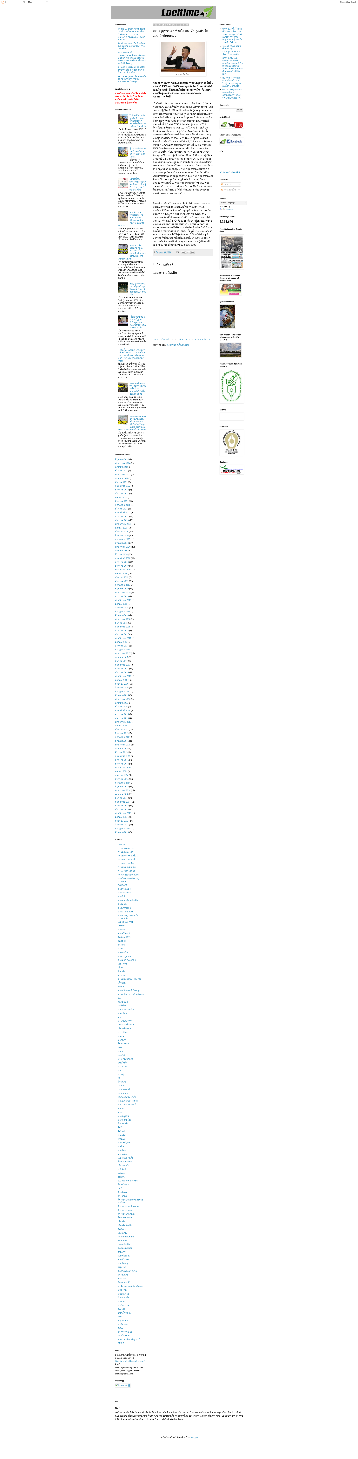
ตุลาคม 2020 (121, 528)
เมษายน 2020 (121, 550)
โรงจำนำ (122, 1196)
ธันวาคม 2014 (122, 764)
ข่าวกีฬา (122, 896)
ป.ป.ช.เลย (122, 1066)
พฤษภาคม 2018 (122, 619)
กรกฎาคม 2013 (122, 828)
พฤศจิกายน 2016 (123, 676)
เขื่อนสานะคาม (125, 922)
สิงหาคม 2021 (122, 501)
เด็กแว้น (122, 983)
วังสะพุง (122, 1229)
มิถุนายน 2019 (122, 588)
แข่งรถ (121, 925)
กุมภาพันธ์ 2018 (122, 627)
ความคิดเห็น (229, 190)
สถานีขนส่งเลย (125, 1248)
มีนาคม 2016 (121, 706)
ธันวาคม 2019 (122, 566)
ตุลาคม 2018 (121, 604)
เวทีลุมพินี (122, 1233)
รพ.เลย (121, 1173)
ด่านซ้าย (122, 975)
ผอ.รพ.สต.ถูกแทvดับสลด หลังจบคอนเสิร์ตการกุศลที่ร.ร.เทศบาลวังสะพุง (132, 79)
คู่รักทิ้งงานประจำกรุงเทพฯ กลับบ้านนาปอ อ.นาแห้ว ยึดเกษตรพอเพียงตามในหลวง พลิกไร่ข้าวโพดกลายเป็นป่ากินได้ (132, 355)
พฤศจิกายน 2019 (123, 569)
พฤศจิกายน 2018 (123, 600)
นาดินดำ (122, 1040)
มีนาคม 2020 (121, 554)
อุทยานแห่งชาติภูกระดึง (129, 1339)
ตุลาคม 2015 (121, 725)
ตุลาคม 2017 (121, 642)
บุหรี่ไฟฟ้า (123, 1062)
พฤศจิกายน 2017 (123, 638)
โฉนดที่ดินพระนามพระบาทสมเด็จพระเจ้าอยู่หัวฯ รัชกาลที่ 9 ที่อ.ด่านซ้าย (137, 184)
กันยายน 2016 (121, 684)
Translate (229, 209)
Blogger (194, 1437)
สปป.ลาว (122, 1252)
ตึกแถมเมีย (123, 1002)
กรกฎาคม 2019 (122, 585)
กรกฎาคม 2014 (122, 783)
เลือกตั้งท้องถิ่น (125, 1225)
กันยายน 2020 (121, 531)
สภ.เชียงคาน (124, 1256)
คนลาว (121, 929)
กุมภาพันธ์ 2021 (122, 512)
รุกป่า (120, 1188)
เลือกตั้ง (121, 1221)
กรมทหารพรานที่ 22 (128, 859)
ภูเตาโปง (122, 1135)
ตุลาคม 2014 (121, 771)
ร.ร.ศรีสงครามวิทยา (128, 1180)
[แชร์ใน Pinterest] (193, 252)
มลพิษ (121, 1146)
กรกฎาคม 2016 (122, 691)
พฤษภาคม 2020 (122, 547)
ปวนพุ (121, 1074)
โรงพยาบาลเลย (125, 1210)
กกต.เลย (122, 844)
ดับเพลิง (121, 971)
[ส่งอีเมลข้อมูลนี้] (182, 252)
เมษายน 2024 (121, 467)
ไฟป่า (120, 1127)
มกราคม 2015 (122, 760)
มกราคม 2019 (122, 596)
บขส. (120, 1047)
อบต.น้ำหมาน (124, 1313)
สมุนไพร (122, 1267)
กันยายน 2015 (121, 729)
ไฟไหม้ (121, 1131)
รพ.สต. (121, 1177)
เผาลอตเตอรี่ (124, 1089)
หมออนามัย (123, 1294)
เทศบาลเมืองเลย (126, 1024)
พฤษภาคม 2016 (122, 699)
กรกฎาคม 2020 (122, 539)
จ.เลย (120, 948)
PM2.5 (121, 1343)
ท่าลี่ (120, 1017)
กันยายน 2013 (121, 821)
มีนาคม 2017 (121, 661)
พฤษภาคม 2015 (122, 744)
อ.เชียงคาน (123, 1305)
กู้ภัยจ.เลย (122, 885)
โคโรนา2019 (124, 937)
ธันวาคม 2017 (122, 634)
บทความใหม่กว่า (162, 339)
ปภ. (119, 1070)
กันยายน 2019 (121, 577)
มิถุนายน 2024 (122, 459)
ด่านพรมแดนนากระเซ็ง (129, 979)
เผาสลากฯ (123, 1093)
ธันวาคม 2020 (122, 520)
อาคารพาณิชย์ (125, 1332)
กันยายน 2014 (121, 775)
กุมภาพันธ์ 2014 (122, 802)
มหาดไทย (123, 1154)
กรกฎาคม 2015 (122, 737)
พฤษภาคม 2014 (122, 790)
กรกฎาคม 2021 (122, 505)
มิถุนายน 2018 (122, 615)
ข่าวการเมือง (124, 889)
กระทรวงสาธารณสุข (128, 875)
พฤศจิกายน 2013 (123, 813)
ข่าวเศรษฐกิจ (124, 908)
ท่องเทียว (122, 1013)
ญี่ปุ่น (120, 967)
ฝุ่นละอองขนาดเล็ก (127, 1097)
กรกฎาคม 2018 (122, 611)
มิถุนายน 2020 (122, 543)
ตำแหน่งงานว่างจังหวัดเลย (131, 994)
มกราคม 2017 (122, 668)
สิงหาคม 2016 (122, 687)
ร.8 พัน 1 (122, 1169)
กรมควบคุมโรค (125, 852)
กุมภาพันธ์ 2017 (122, 665)
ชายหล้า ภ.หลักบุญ (127, 960)
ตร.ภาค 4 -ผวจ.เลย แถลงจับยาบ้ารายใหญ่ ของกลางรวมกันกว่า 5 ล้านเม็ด (131, 69)
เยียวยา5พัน (123, 1165)
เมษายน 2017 (121, 657)
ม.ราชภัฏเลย (124, 1142)
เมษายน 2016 (121, 703)
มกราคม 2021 (122, 516)
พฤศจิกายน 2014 (123, 767)
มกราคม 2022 (122, 489)
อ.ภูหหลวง (123, 1320)
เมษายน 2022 (121, 478)
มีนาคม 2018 (121, 623)
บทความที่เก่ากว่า (203, 339)
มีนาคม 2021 (121, 509)
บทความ (227, 184)
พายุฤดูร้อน (123, 1116)
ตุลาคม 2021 (121, 497)
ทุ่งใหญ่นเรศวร (125, 1021)
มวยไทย (122, 1150)
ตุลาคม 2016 (121, 680)
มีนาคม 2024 (121, 470)
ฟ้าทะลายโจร (124, 1120)
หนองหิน (122, 1290)
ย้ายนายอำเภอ (125, 1161)
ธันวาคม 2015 (122, 718)
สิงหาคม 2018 (122, 607)
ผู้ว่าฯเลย (122, 1082)
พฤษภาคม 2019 (122, 592)
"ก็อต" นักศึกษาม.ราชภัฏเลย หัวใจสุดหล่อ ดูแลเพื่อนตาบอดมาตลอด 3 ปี (137, 322)
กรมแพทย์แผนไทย (127, 867)
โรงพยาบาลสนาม (126, 1214)
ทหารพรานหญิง (126, 1009)
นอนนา (121, 1036)
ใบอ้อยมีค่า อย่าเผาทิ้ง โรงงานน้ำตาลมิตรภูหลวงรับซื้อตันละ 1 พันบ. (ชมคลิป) (137, 120)
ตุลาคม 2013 (121, 817)
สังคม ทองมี (124, 1282)
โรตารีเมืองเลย (125, 1217)
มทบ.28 (121, 1139)
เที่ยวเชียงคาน (125, 1028)
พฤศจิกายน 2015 (123, 722)
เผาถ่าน (121, 1085)
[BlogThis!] (185, 252)
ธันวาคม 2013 (122, 809)
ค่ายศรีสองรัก (124, 933)
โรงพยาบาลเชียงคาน (128, 1206)
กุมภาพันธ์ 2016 (122, 710)
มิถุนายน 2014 (122, 786)
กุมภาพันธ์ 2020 (122, 558)
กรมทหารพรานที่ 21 (128, 855)
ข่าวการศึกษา (124, 892)
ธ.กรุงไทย (123, 1032)
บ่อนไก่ (121, 1055)
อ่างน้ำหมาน (124, 1335)
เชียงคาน (122, 964)
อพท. (120, 1316)
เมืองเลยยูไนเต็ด (125, 1158)
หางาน (121, 1301)
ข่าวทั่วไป (122, 904)
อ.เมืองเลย (123, 1324)
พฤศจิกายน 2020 (123, 524)
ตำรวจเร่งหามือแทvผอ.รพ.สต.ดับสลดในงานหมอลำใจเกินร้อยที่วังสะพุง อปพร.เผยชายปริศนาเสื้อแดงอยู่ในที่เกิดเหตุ (132, 58)
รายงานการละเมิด (230, 172)
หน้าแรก (182, 339)
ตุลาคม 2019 (121, 573)
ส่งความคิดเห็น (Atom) (178, 345)
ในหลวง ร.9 (123, 1043)
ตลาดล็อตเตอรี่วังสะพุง (129, 990)
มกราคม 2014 (122, 805)
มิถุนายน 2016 (122, 695)
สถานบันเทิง (124, 1244)
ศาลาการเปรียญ (126, 1236)
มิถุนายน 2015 (122, 741)
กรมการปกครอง (126, 848)
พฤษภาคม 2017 (122, 653)
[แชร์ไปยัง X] (188, 252)
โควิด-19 (122, 941)
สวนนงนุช (123, 1275)
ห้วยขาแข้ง (123, 1297)
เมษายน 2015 (121, 748)
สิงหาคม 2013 (122, 824)
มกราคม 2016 (122, 714)
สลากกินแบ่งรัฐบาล (127, 1271)
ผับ (119, 1078)
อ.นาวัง (121, 1309)
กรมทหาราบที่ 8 (126, 863)
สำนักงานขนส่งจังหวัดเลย (130, 1286)
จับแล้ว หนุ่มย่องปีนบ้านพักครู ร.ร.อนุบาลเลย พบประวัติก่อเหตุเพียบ (132, 46)
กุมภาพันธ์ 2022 (122, 486)
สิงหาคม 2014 (122, 779)
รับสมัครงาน (124, 1184)
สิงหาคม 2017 (122, 646)
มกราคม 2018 (122, 630)
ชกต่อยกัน (123, 952)
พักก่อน (121, 1108)
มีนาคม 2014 (121, 798)
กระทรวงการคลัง (126, 871)
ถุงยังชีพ (122, 1005)
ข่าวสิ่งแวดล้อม (125, 911)
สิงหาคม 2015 (122, 733)
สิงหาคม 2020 (122, 535)
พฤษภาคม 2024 (122, 463)
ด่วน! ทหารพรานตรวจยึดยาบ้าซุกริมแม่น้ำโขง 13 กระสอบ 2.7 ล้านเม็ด (137, 289)
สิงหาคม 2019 (122, 581)
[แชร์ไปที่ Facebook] (190, 252)
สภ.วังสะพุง (123, 1263)
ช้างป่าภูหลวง (124, 956)
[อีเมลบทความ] (177, 252)
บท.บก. (121, 1051)
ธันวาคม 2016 (122, 672)
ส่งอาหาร (122, 1240)
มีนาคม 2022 (121, 482)
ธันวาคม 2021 (122, 493)
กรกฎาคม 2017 (122, 649)
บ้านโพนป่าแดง (125, 1059)
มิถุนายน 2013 (122, 832)
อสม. (120, 1328)
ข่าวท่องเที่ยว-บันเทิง (128, 900)
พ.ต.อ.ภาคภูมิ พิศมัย (128, 1101)
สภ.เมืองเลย (123, 1259)
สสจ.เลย (122, 1278)
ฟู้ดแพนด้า (123, 1123)
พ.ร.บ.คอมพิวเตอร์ (127, 1104)
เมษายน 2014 (121, 794)
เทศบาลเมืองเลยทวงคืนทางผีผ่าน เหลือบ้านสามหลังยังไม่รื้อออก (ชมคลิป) (137, 388)
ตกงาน (121, 986)
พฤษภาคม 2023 (122, 474)
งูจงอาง (121, 945)
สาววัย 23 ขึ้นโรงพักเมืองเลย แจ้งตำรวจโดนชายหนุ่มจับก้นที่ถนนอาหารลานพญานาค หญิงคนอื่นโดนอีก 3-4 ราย (131, 34)
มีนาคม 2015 (121, 752)
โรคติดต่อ (123, 1192)
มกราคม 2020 (122, 562)
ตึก (119, 998)
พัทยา (120, 1112)
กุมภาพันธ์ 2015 (122, 756)
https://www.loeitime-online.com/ (129, 1361)
